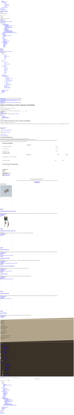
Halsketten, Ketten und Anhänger (7, 35)
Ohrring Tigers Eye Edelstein (5, 258)
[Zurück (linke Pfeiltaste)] (0, 414)
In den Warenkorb (3, 111)
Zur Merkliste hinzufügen (3, 233)
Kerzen (4, 44)
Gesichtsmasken (5, 39)
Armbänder (4, 34)
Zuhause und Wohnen (4, 41)
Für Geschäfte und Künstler (5, 24)
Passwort (1, 15)
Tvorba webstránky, (15, 377)
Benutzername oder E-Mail (3, 13)
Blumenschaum (7, 26)
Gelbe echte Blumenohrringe (4, 293)
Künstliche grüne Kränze (8, 27)
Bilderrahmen (5, 42)
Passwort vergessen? (2, 18)
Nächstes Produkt (2, 101)
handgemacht (4, 134)
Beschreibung (3, 116)
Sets (3, 37)
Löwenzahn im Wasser (3, 273)
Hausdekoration (5, 43)
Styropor (6, 28)
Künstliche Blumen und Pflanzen (9, 31)
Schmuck (4, 98)
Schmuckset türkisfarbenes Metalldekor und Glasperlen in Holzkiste (8, 100)
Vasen (4, 47)
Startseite (1, 98)
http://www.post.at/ (7, 175)
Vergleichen (1, 112)
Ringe (4, 36)
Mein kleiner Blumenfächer (4, 249)
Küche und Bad (4, 33)
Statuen (4, 45)
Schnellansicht (2, 215)
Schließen (1, 412)
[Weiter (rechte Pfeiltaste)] (1, 414)
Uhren (4, 46)
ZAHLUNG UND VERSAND (4, 135)
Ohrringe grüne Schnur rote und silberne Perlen (7, 230)
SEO (19, 377)
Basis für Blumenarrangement (8, 25)
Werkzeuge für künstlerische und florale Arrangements (10, 32)
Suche (1, 48)
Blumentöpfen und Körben (8, 30)
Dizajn (18, 377)
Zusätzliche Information (5, 117)
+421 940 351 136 (6, 357)
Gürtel (4, 40)
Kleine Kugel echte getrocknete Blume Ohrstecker (8, 211)
